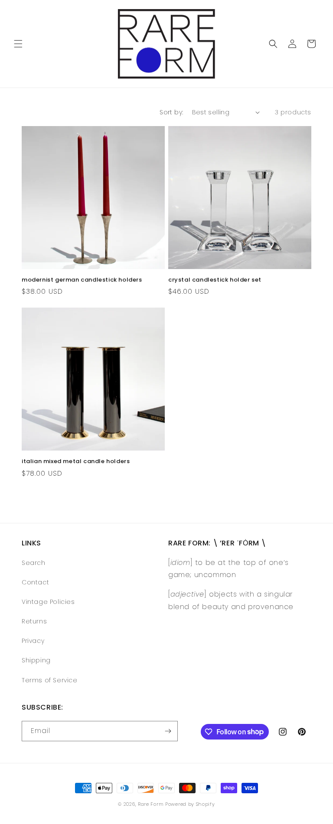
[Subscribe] (167, 731)
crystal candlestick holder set (214, 280)
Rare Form (150, 804)
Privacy (33, 640)
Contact (35, 582)
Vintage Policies (48, 601)
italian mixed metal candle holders (76, 461)
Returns (34, 621)
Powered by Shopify (190, 804)
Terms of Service (50, 680)
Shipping (36, 660)
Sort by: (171, 112)
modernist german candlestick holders (82, 280)
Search (34, 562)
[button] (18, 43)
